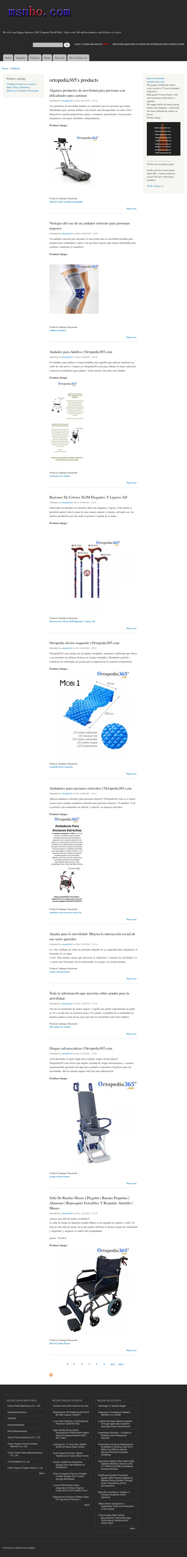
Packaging (33, 90)
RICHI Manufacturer (17, 1431)
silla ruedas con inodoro (59, 1026)
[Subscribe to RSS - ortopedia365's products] (50, 1374)
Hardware (24, 87)
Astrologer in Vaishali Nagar (112, 1405)
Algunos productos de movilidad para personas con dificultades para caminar (87, 93)
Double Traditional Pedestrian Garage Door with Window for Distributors (69, 1464)
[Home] (39, 12)
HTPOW (11, 1418)
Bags (16, 87)
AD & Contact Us (78, 57)
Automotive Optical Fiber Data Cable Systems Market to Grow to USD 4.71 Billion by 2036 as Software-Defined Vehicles (116, 1464)
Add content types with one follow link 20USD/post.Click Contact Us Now (148, 43)
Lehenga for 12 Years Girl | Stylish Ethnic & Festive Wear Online (70, 1445)
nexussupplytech (15, 1424)
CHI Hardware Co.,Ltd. (18, 1461)
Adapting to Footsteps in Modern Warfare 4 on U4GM (114, 1413)
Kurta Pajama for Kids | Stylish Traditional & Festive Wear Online (71, 1454)
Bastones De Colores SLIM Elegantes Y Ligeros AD (88, 497)
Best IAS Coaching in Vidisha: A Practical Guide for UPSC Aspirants (114, 1494)
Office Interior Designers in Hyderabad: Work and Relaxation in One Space (116, 1506)
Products (35, 57)
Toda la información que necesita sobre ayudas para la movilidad (89, 996)
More (41, 1473)
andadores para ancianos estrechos (65, 912)
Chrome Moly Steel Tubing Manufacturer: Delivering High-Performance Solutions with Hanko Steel (114, 1518)
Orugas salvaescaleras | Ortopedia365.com (80, 1048)
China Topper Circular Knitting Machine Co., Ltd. (22, 1445)
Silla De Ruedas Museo (59, 1343)
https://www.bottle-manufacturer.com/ (156, 80)
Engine (23, 90)
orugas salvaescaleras (59, 971)
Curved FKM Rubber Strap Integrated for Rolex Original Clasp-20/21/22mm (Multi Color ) (70, 1487)
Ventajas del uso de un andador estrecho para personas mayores (89, 226)
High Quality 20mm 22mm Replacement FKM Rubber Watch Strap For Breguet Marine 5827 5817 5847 (71, 1433)
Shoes (9, 87)
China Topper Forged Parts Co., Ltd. (25, 1467)
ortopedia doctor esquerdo (61, 766)
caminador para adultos (59, 475)
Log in (78, 43)
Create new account (92, 43)
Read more (131, 208)
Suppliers (21, 57)
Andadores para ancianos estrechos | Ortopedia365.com (90, 788)
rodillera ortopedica (57, 330)
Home (8, 57)
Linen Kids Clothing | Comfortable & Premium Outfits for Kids (70, 1422)
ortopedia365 (67, 100)
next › (113, 1364)
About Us (60, 57)
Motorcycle (12, 90)
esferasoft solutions (17, 1412)
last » (122, 1364)
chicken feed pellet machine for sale (71, 1405)
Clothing (11, 84)
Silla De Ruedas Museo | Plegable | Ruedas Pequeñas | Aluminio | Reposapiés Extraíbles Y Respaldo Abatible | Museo (91, 1202)
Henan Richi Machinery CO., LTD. (24, 1405)
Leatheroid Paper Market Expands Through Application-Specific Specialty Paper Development (115, 1423)
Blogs (47, 57)
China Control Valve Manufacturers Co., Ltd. (24, 1454)
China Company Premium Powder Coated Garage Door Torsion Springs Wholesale (70, 1476)
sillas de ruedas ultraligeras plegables (66, 201)
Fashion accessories (25, 84)
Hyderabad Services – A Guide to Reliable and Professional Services (114, 1435)
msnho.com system (25, 1547)
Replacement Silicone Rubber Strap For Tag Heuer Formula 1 (71, 1498)
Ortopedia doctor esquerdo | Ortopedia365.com (84, 642)
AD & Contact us (155, 186)
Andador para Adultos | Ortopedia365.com (80, 351)
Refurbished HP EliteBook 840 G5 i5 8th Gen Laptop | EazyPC (71, 1413)
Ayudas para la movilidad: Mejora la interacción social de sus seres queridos (92, 936)
